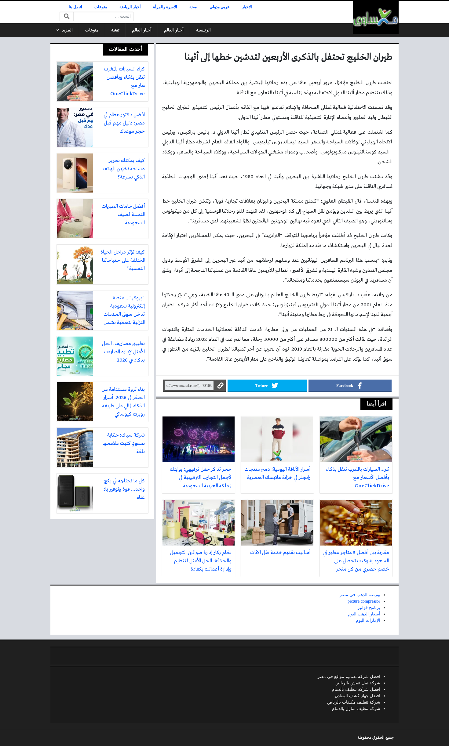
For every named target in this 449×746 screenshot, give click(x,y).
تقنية (115, 30)
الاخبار (247, 7)
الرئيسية (203, 30)
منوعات (100, 7)
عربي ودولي (220, 7)
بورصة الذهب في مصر (360, 595)
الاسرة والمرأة (165, 7)
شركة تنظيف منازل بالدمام (356, 708)
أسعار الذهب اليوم (364, 614)
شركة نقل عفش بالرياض (357, 683)
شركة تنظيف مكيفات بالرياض (353, 702)
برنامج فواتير (368, 607)
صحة (193, 7)
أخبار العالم (174, 30)
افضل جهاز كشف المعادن (357, 696)
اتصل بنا (75, 7)
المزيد (67, 30)
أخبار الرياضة (130, 7)
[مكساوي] (376, 17)
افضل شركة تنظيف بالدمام (356, 689)
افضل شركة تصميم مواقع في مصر (348, 676)
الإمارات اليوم (368, 620)
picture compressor (364, 601)
